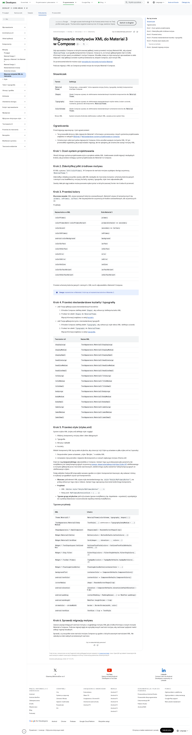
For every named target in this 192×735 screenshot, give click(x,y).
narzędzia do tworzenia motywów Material (97, 62)
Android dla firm (34, 697)
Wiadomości (33, 707)
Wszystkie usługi (103, 721)
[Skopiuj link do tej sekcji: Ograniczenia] (70, 126)
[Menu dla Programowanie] (76, 2)
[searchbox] (13, 19)
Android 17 (114, 692)
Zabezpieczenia (34, 700)
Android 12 (114, 708)
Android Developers (59, 32)
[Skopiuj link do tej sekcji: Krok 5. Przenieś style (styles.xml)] (94, 427)
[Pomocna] (134, 31)
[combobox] (135, 2)
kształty (90, 318)
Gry (57, 692)
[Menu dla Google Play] (93, 2)
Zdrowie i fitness (61, 698)
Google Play (86, 2)
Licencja (41, 730)
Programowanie (68, 2)
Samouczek (18, 13)
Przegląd (5, 13)
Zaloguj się (186, 2)
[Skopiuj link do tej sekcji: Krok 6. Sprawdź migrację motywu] (95, 621)
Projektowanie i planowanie (45, 2)
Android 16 (114, 695)
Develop (6, 8)
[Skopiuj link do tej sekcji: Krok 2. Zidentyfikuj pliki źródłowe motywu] (105, 166)
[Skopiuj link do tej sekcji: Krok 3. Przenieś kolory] (82, 192)
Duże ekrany (87, 692)
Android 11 (114, 711)
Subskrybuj (166, 730)
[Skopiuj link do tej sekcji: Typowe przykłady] (72, 505)
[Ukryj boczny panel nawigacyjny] (24, 731)
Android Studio (173, 2)
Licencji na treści (104, 653)
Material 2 (76, 137)
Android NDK (142, 707)
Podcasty (32, 713)
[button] (12, 27)
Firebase (73, 721)
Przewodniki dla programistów (147, 697)
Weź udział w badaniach (172, 702)
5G (57, 708)
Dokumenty (42, 13)
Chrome (63, 721)
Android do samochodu (91, 702)
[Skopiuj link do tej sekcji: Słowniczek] (68, 74)
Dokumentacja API (144, 700)
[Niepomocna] (137, 31)
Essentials (24, 2)
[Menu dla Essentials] (31, 2)
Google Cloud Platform (87, 721)
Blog (101, 2)
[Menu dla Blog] (106, 2)
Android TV (87, 705)
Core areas (18, 8)
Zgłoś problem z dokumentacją (175, 695)
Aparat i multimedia (62, 702)
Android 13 (114, 705)
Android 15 (114, 698)
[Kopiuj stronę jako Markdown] (84, 44)
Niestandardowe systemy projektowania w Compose (101, 137)
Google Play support (171, 698)
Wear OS (86, 695)
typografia (91, 332)
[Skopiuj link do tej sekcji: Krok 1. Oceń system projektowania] (96, 151)
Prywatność (60, 705)
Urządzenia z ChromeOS (91, 698)
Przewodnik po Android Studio (147, 694)
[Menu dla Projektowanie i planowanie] (58, 2)
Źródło (31, 704)
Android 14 (114, 702)
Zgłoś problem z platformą (173, 692)
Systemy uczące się (62, 695)
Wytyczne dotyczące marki (55, 730)
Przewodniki (56, 13)
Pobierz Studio (142, 704)
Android (31, 694)
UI (27, 8)
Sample (30, 13)
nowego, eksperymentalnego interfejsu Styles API (109, 464)
